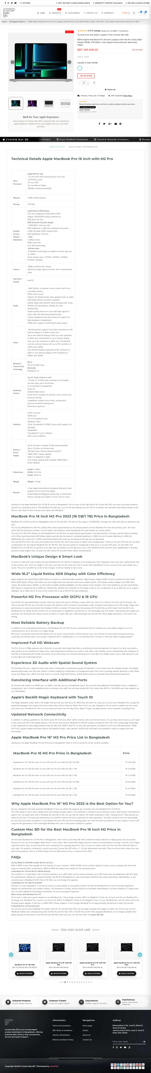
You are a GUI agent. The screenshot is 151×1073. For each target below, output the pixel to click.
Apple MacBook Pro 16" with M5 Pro (93, 963)
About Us (86, 1035)
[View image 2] (32, 103)
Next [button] (140, 954)
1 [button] (108, 114)
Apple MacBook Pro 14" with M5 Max (127, 963)
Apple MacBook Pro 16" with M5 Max (59, 963)
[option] (110, 107)
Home (42, 13)
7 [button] (74, 981)
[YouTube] (16, 3)
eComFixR (54, 1066)
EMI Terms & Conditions (62, 1030)
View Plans (127, 96)
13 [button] (88, 981)
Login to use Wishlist (94, 82)
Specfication (57, 147)
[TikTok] (129, 1047)
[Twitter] (12, 3)
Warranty (109, 13)
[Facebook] (5, 3)
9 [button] (79, 981)
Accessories (74, 13)
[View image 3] (49, 103)
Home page (87, 1026)
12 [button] (86, 981)
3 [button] (111, 114)
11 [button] (83, 981)
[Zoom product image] (40, 62)
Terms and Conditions (62, 1026)
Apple (86, 57)
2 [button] (110, 114)
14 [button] (90, 981)
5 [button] (69, 981)
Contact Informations (61, 1035)
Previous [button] (11, 954)
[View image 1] (15, 103)
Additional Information (83, 147)
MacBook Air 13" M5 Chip (25, 965)
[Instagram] (8, 3)
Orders (85, 1030)
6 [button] (72, 981)
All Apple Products (17, 22)
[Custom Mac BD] (9, 1022)
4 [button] (67, 981)
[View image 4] (65, 103)
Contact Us (92, 13)
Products (56, 12)
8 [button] (76, 981)
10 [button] (81, 981)
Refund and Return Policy (63, 1040)
